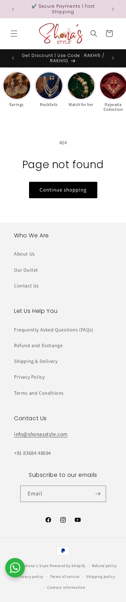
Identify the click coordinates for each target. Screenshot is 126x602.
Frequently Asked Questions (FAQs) (53, 330)
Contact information (66, 587)
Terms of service (64, 576)
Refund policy (104, 565)
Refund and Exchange (38, 345)
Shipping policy (100, 576)
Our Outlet (26, 270)
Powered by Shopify (68, 565)
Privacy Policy (29, 377)
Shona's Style (36, 565)
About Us (24, 254)
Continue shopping (63, 189)
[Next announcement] (113, 9)
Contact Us (26, 285)
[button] (14, 33)
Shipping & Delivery (35, 361)
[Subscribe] (98, 494)
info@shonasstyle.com (41, 434)
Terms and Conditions (39, 393)
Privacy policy (30, 576)
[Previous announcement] (13, 9)
